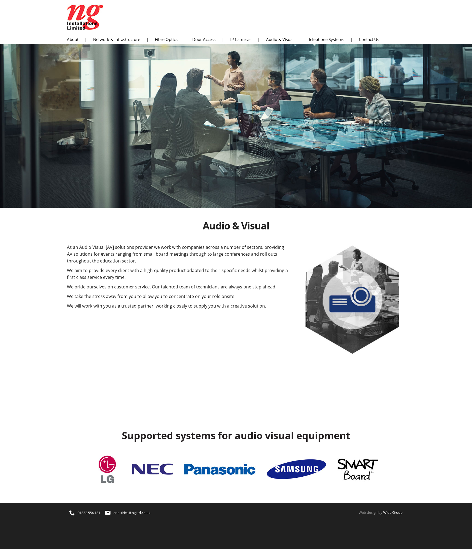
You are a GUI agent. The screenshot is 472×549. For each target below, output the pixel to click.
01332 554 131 (89, 512)
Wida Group (393, 512)
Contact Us (369, 39)
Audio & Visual (280, 39)
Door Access (204, 39)
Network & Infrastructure (116, 39)
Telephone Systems (326, 39)
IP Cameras (240, 39)
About (72, 39)
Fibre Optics (166, 39)
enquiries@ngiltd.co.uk (132, 512)
